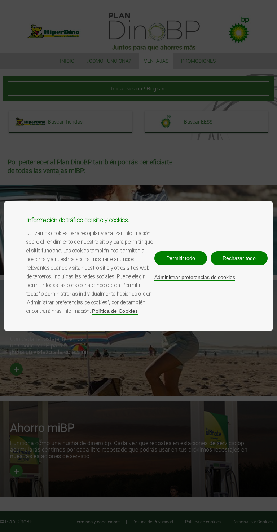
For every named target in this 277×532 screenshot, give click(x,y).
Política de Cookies (115, 311)
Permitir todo (180, 258)
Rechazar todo (239, 258)
